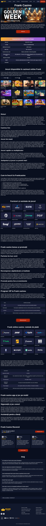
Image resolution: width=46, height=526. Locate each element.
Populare (5, 77)
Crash (28, 77)
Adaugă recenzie (39, 431)
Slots (39, 77)
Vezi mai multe (23, 450)
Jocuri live (16, 77)
